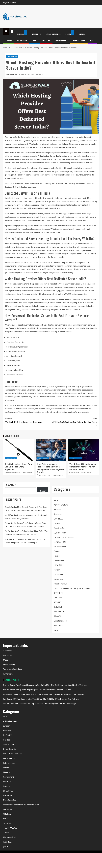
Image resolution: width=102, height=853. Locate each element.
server (23, 405)
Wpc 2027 (58, 625)
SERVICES (82, 34)
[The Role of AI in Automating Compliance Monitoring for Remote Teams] (83, 450)
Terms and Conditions (12, 669)
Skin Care (58, 597)
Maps (92, 40)
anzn (56, 500)
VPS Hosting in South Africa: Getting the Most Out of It (74, 421)
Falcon (56, 551)
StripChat (58, 607)
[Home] (6, 31)
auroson (57, 509)
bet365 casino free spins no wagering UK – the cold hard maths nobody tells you (37, 689)
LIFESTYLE (46, 40)
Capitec (57, 523)
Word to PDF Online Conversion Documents (23, 420)
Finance (57, 556)
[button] (11, 31)
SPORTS (9, 40)
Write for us (8, 674)
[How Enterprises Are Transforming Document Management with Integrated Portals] (51, 450)
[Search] (96, 31)
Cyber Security (61, 40)
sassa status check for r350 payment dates (72, 588)
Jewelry (57, 570)
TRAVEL (34, 40)
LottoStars (58, 579)
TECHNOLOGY (22, 40)
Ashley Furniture (61, 505)
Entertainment (60, 546)
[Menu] (11, 31)
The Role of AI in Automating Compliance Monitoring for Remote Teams (82, 467)
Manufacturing (79, 40)
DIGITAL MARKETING (53, 34)
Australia (57, 514)
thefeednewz (13, 75)
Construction (59, 528)
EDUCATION (36, 34)
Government (59, 560)
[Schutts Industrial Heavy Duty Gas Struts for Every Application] (18, 450)
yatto (56, 630)
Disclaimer (7, 655)
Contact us (7, 650)
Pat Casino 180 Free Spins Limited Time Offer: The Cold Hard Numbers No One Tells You (41, 699)
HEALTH (68, 34)
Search (11, 484)
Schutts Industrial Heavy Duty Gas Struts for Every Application (18, 467)
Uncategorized (60, 621)
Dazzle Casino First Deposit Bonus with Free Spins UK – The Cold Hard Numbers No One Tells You (45, 685)
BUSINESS (20, 34)
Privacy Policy (9, 664)
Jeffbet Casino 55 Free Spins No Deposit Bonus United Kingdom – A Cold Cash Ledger (39, 703)
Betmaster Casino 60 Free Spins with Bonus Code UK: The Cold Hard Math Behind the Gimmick (43, 694)
